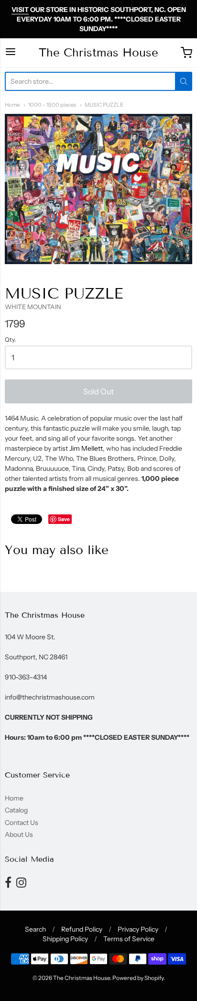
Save (64, 519)
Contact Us (21, 822)
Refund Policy (81, 929)
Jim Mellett (86, 448)
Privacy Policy (138, 929)
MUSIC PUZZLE (104, 104)
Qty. (10, 339)
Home (12, 104)
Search (35, 929)
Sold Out (98, 391)
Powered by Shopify (138, 977)
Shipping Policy (65, 938)
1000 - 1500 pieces (52, 104)
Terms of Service (128, 938)
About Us (19, 834)
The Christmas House (98, 52)
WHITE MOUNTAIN (33, 307)
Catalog (16, 810)
